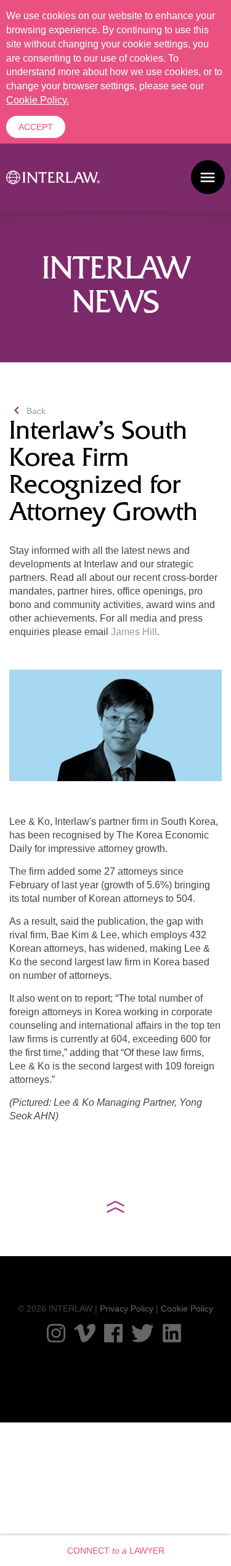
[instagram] (56, 1333)
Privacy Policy (126, 1308)
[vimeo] (84, 1333)
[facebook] (113, 1333)
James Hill (134, 632)
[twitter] (142, 1333)
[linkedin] (172, 1333)
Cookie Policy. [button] (37, 100)
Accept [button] (35, 127)
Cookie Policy (187, 1308)
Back (27, 411)
